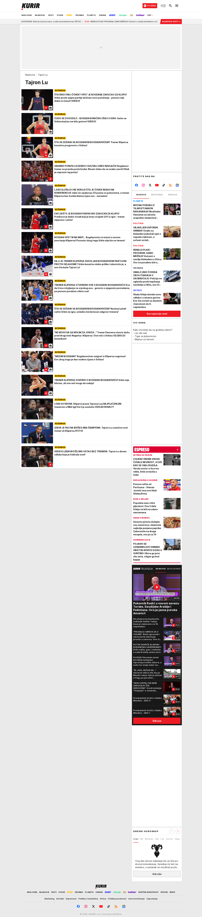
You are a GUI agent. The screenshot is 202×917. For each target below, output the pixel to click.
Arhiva (103, 898)
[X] (150, 185)
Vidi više (157, 874)
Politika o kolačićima (88, 898)
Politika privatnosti (117, 898)
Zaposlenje (151, 898)
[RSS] (170, 185)
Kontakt (60, 898)
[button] (178, 831)
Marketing (49, 898)
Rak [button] (157, 839)
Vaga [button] (177, 839)
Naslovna (30, 74)
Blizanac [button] (149, 839)
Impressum (71, 898)
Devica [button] (169, 839)
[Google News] (177, 185)
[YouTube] (157, 185)
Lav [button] (162, 839)
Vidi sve (156, 721)
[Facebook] (136, 185)
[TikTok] (163, 185)
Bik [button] (141, 839)
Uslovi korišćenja (136, 898)
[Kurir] (30, 6)
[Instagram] (143, 185)
